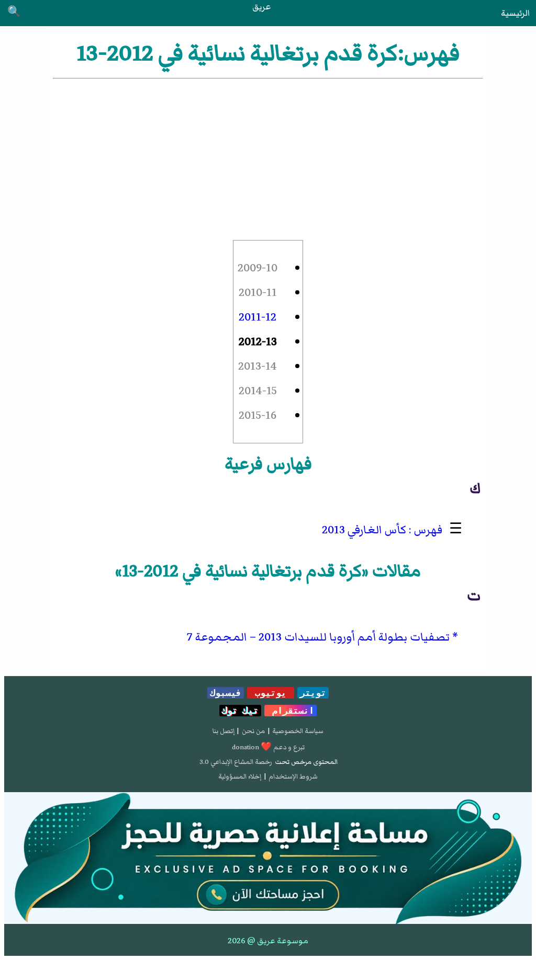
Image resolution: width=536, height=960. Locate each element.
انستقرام (290, 710)
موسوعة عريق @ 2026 (268, 940)
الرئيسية (515, 13)
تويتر (313, 693)
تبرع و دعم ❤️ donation (268, 747)
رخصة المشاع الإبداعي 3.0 (235, 762)
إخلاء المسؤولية (239, 776)
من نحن (253, 731)
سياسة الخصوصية (297, 731)
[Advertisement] (267, 159)
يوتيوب (271, 693)
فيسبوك (225, 693)
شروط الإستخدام (293, 776)
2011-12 (257, 317)
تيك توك (240, 710)
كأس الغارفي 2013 (364, 530)
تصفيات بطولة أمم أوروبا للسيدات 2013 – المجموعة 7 (318, 637)
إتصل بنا (223, 731)
